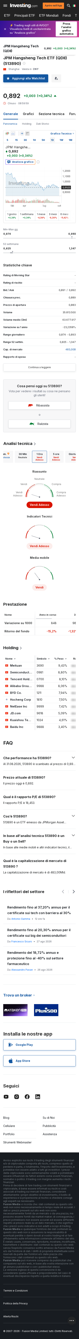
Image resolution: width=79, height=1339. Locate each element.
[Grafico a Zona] (13, 133)
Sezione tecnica (51, 114)
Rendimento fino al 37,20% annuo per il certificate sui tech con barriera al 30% (39, 910)
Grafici (28, 114)
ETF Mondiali (49, 15)
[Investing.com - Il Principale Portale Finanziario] (23, 5)
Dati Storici (42, 123)
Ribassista (42, 405)
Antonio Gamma (20, 918)
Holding (26, 123)
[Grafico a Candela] (7, 133)
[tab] (22, 457)
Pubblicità (49, 1126)
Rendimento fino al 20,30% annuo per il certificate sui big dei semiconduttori (38, 933)
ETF (7, 15)
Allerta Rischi (10, 1316)
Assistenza (50, 1134)
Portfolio (9, 1134)
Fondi (67, 15)
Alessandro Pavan (22, 969)
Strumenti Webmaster (17, 1142)
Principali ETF (24, 15)
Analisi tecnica (17, 443)
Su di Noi (49, 1117)
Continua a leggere (39, 367)
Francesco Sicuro (21, 941)
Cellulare (9, 1126)
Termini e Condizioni (15, 1290)
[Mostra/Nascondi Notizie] (27, 133)
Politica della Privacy (15, 1303)
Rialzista (42, 423)
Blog (6, 1117)
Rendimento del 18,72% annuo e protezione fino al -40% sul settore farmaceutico (35, 958)
